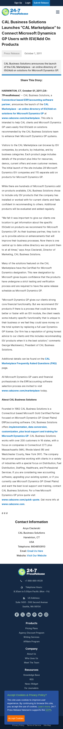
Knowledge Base (31, 675)
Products (31, 623)
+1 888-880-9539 (34, 581)
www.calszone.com (13, 504)
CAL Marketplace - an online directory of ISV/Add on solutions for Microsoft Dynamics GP (29, 109)
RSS (32, 680)
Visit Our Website (36, 555)
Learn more (44, 706)
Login (27, 3)
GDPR (48, 709)
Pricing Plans (31, 629)
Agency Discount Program (31, 633)
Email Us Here (35, 551)
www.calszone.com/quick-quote (20, 500)
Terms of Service (34, 725)
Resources (31, 670)
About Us (31, 654)
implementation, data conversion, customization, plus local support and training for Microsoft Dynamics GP (30, 431)
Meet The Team (31, 663)
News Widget (31, 684)
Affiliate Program (31, 642)
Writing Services (31, 637)
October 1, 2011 (33, 53)
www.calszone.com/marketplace (21, 118)
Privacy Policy (18, 725)
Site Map (47, 725)
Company (31, 649)
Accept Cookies (16, 718)
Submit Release (41, 3)
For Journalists (31, 688)
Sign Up (18, 3)
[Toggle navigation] (57, 12)
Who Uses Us (31, 658)
